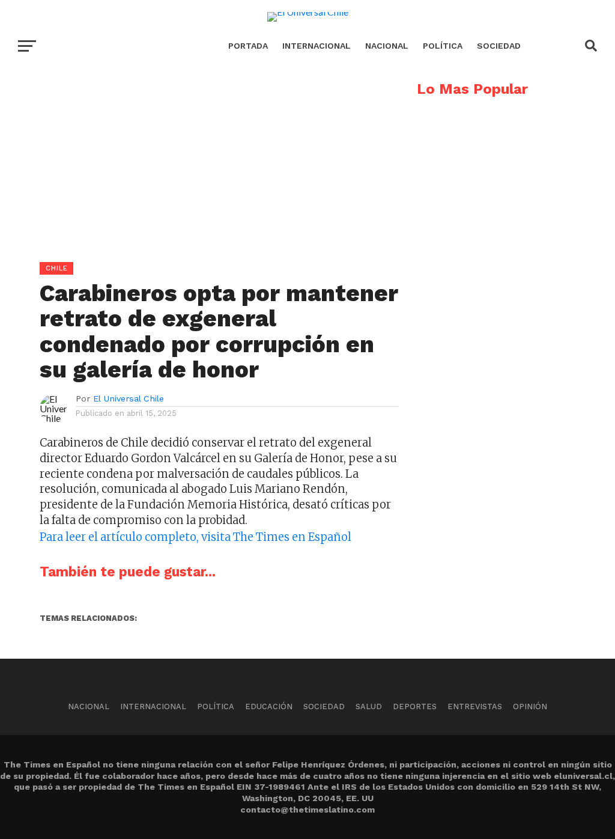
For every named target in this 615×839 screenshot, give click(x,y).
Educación (268, 706)
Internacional (316, 45)
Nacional (386, 45)
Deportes (415, 706)
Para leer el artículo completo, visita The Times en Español (195, 537)
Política (442, 45)
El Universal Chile (128, 398)
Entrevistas (474, 706)
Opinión (530, 706)
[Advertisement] (199, 166)
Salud (369, 706)
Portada (248, 45)
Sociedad (499, 45)
